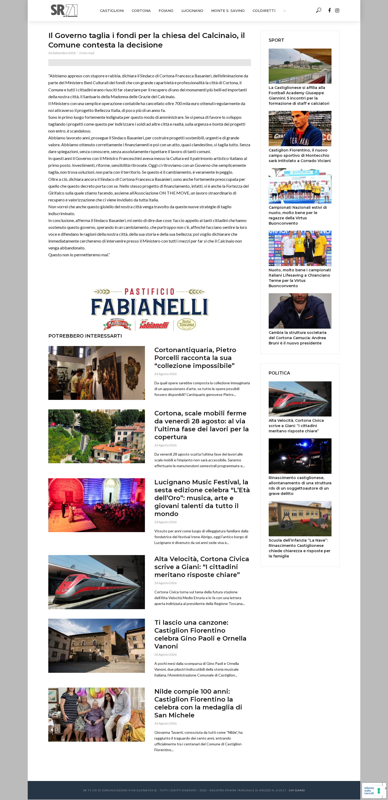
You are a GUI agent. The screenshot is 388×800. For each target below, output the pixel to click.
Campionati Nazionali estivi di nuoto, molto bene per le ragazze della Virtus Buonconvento (298, 215)
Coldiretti (264, 10)
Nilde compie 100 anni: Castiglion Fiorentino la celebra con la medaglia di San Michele (198, 703)
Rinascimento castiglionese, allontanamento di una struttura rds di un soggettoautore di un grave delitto (300, 485)
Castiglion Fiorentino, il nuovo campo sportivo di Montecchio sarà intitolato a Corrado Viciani (300, 155)
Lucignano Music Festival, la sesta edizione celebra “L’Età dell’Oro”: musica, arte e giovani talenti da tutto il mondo (202, 498)
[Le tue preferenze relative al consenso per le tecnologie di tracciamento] (379, 791)
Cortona (141, 10)
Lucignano (192, 10)
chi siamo (297, 790)
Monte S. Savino (228, 10)
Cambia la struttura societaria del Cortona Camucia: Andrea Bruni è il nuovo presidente (298, 337)
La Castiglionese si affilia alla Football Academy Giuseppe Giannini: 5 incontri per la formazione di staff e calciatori (299, 95)
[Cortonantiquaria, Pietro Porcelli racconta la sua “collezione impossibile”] (96, 373)
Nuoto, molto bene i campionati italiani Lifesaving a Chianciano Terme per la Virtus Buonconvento (300, 278)
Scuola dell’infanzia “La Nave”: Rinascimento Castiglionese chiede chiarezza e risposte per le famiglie (299, 548)
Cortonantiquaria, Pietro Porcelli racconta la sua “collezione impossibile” (195, 358)
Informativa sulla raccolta (372, 790)
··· (284, 10)
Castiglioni (112, 10)
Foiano (166, 10)
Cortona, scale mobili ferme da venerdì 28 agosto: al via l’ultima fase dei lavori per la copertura (201, 425)
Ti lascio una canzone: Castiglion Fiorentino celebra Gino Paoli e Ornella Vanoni (200, 634)
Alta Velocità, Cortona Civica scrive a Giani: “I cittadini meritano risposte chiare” (201, 567)
